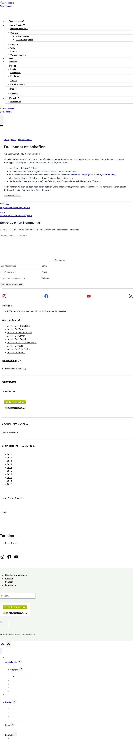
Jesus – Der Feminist (16, 329)
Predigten (14, 76)
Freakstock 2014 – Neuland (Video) (16, 214)
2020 (9, 458)
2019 (9, 461)
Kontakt (9, 735)
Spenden (14, 670)
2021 (9, 454)
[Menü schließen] (1, 651)
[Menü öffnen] (2, 121)
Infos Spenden (8, 391)
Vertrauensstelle (18, 55)
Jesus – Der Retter (16, 352)
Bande (13, 139)
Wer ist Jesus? (16, 21)
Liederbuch (15, 73)
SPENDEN (9, 382)
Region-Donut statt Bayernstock (15, 206)
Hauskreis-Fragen (79, 174)
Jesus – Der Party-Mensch (19, 332)
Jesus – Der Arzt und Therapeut (21, 342)
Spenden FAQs (22, 36)
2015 (9, 474)
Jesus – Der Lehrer (16, 336)
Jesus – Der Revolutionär (18, 326)
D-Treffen (11, 311)
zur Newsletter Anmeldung (14, 368)
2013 (9, 481)
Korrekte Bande (17, 84)
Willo (12, 48)
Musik (13, 69)
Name (44, 266)
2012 (9, 484)
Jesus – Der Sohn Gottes (18, 349)
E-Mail (44, 272)
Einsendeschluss (12, 195)
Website (45, 278)
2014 (6, 139)
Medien (8, 702)
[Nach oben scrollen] (3, 644)
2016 (9, 471)
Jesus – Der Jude (15, 346)
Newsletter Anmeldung (16, 575)
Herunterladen (108, 174)
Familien (14, 51)
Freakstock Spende (24, 40)
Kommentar (60, 260)
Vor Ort (13, 61)
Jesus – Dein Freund (16, 339)
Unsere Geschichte (19, 29)
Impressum (15, 102)
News (12, 58)
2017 (9, 467)
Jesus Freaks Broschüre (13, 498)
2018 (9, 464)
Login (4, 512)
